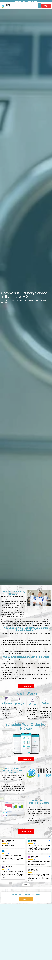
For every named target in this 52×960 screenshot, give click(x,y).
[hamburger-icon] (39, 5)
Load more (26, 884)
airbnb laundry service (8, 888)
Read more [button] (4, 861)
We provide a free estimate (29, 887)
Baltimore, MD (6, 887)
